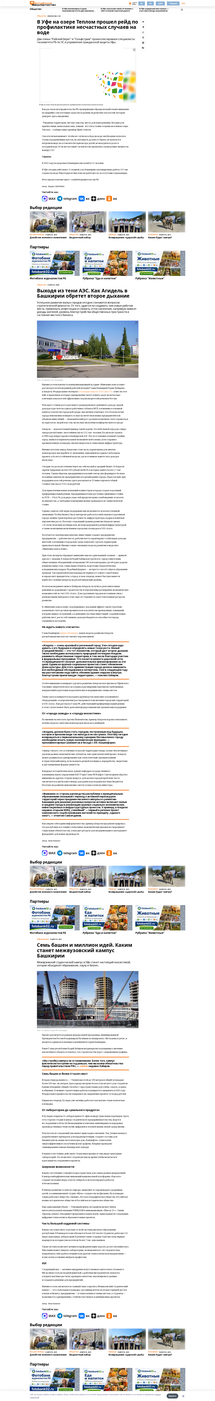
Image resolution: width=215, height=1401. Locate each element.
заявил (84, 1066)
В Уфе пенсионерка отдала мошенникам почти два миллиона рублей (78, 10)
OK (150, 3)
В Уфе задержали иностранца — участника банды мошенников (154, 10)
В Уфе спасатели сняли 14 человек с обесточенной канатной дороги (117, 10)
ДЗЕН (160, 3)
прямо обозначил (69, 633)
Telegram (173, 3)
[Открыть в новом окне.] (49, 198)
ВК (142, 3)
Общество (36, 9)
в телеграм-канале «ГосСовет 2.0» (95, 391)
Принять (172, 1396)
